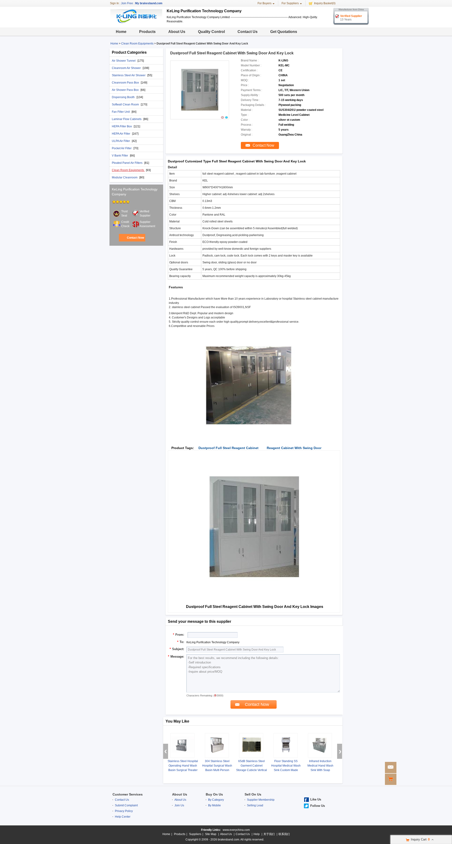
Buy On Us (214, 794)
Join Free (127, 3)
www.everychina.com (236, 830)
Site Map (210, 834)
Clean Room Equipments (137, 43)
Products (147, 32)
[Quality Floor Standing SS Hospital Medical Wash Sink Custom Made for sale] (285, 745)
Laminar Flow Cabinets (127, 119)
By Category (216, 799)
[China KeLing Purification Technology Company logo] (136, 23)
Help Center (122, 816)
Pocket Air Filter (122, 148)
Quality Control (211, 32)
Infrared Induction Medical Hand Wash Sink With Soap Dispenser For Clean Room (320, 770)
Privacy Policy (124, 811)
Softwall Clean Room (126, 104)
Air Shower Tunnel (124, 60)
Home (121, 32)
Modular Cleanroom (125, 177)
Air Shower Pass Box (125, 90)
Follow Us (317, 806)
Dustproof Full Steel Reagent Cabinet (228, 448)
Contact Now (135, 237)
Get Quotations (283, 32)
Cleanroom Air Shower (126, 68)
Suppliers (195, 834)
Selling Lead (255, 805)
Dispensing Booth (123, 97)
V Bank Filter (120, 155)
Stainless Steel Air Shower (129, 75)
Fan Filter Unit (121, 111)
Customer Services (128, 794)
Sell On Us (253, 794)
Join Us (179, 805)
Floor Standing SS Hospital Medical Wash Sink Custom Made (286, 766)
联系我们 (284, 834)
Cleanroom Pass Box (126, 82)
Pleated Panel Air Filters (127, 163)
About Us (176, 32)
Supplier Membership (260, 799)
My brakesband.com (148, 3)
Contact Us (248, 32)
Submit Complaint (126, 805)
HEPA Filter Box (122, 126)
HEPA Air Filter (121, 133)
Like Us (315, 799)
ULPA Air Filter (121, 141)
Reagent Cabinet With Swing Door (294, 448)
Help (257, 834)
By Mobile (214, 805)
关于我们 (269, 834)
